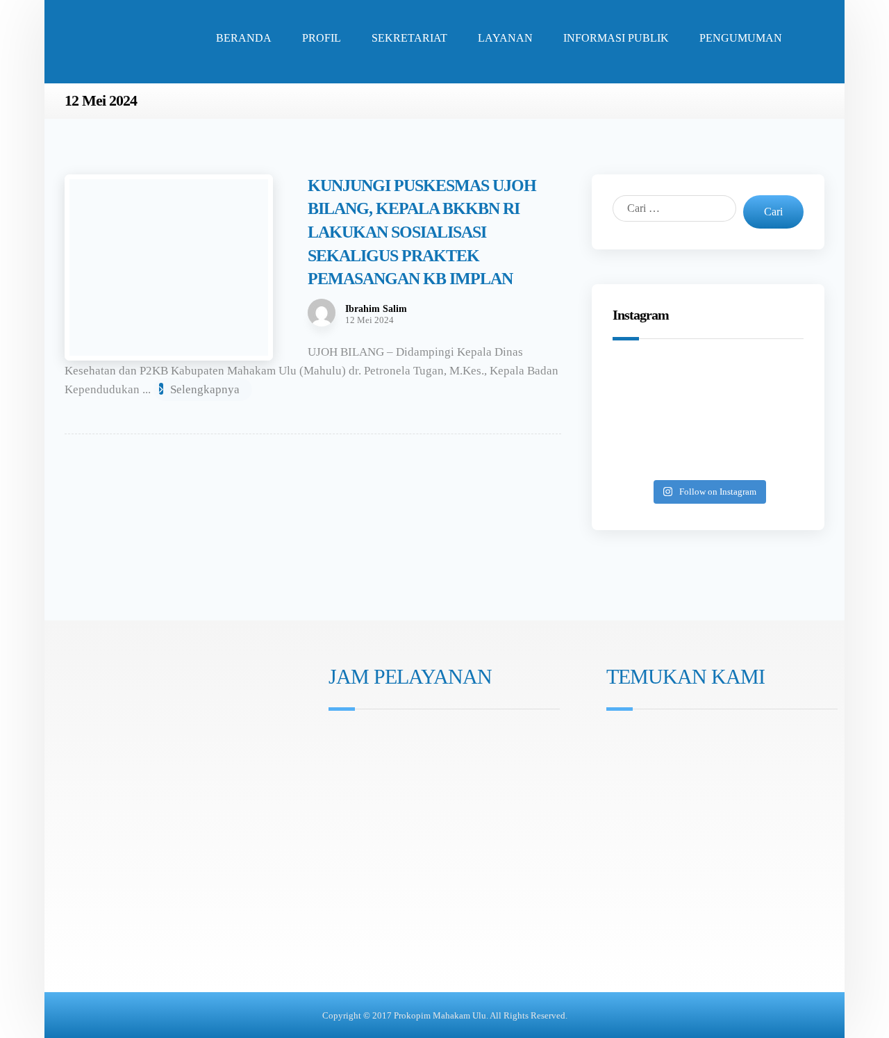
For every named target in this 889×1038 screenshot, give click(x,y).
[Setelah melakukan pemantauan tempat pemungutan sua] (770, 455)
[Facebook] (357, 813)
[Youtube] (377, 813)
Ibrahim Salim (376, 309)
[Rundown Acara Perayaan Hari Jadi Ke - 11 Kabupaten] (646, 381)
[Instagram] (338, 813)
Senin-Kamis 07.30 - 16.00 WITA (411, 739)
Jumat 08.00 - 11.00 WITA (397, 759)
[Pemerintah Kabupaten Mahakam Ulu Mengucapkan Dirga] (646, 455)
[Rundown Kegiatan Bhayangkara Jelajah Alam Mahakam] (708, 381)
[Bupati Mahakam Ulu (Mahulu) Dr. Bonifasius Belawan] (770, 381)
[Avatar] (321, 313)
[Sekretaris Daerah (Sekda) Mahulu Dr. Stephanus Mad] (708, 455)
